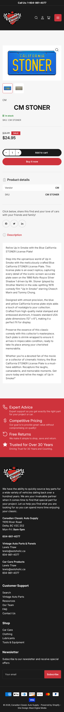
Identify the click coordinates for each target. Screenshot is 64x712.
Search (6, 592)
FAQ (4, 609)
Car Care (7, 629)
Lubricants (8, 638)
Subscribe (52, 674)
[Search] (36, 17)
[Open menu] (58, 17)
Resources (8, 600)
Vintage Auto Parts (13, 596)
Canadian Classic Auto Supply (25, 705)
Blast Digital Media (37, 708)
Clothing (7, 634)
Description (14, 235)
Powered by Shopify (50, 705)
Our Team (8, 605)
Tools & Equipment (13, 642)
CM (4, 100)
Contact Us (8, 613)
